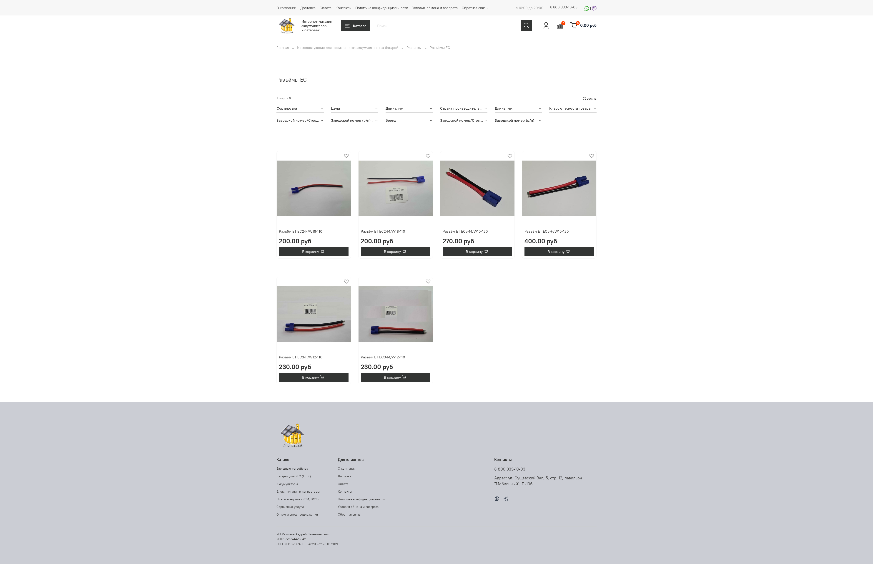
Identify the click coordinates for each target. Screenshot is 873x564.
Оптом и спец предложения (297, 514)
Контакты (343, 7)
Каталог (359, 25)
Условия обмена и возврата (435, 7)
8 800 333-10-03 (563, 7)
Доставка (308, 7)
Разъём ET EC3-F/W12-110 (300, 357)
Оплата (325, 7)
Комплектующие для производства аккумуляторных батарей (347, 47)
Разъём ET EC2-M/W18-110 (383, 231)
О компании (286, 7)
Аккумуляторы (287, 484)
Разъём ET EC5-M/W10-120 (465, 231)
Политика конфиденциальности (381, 7)
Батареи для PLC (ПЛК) (293, 476)
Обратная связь (474, 7)
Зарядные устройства (292, 468)
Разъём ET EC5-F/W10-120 (546, 231)
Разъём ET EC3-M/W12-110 (383, 357)
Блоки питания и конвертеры (298, 491)
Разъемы (413, 47)
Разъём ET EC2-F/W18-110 (300, 231)
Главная (282, 47)
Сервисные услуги (290, 507)
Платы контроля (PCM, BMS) (297, 499)
